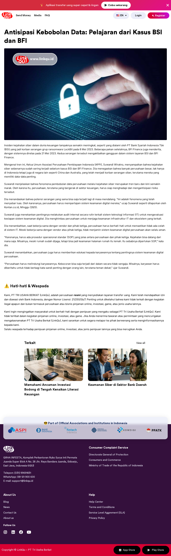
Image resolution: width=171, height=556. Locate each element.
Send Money (23, 15)
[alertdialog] (85, 5)
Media (37, 15)
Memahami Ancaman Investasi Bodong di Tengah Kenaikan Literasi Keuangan (51, 389)
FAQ (47, 15)
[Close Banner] (167, 5)
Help (92, 525)
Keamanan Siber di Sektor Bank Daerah (117, 385)
